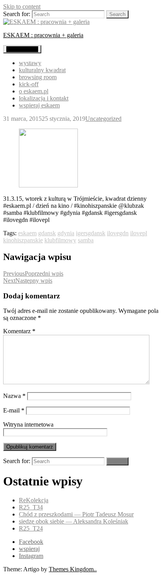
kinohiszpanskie (23, 240)
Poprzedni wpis (33, 273)
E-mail (13, 410)
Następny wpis (27, 280)
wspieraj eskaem (39, 105)
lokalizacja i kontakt (43, 98)
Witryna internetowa (28, 424)
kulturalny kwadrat (42, 70)
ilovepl (138, 233)
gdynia (65, 233)
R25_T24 (31, 528)
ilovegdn (118, 233)
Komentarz (19, 331)
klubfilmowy (60, 240)
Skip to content (21, 6)
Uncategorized (103, 118)
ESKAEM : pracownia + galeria (43, 35)
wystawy (30, 63)
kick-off (29, 84)
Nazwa (14, 395)
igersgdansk (90, 233)
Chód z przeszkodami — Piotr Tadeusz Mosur (76, 514)
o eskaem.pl (33, 91)
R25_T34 (31, 507)
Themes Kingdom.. (73, 569)
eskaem (27, 233)
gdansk (47, 233)
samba (86, 240)
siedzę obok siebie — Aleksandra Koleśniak (73, 521)
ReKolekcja (33, 500)
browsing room (38, 77)
